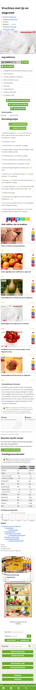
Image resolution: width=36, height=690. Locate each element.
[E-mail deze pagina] (27, 219)
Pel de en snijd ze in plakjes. (15, 156)
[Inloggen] (29, 636)
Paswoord (8, 636)
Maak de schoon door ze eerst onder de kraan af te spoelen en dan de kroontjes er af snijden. (16, 135)
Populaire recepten (17, 667)
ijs (10, 199)
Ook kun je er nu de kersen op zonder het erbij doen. (17, 175)
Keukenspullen (13, 530)
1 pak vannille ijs (8, 74)
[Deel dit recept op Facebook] (8, 219)
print (26, 62)
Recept (4, 546)
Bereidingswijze (10, 532)
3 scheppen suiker (9, 95)
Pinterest (17, 679)
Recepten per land (18, 663)
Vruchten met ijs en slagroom (11, 526)
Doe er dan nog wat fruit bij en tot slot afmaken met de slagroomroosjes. (18, 204)
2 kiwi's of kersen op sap (10, 80)
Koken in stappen (19, 128)
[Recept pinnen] (33, 239)
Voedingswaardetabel (12, 539)
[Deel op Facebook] (33, 235)
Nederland (12, 17)
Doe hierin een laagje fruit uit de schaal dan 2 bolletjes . (17, 198)
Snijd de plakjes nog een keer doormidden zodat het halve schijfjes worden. (17, 151)
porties (6, 22)
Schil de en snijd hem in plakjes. (15, 145)
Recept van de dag (18, 652)
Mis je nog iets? (19, 109)
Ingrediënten (9, 528)
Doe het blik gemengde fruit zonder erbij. (17, 169)
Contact (22, 684)
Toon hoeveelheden (19, 124)
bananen (10, 156)
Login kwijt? (11, 640)
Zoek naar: (5, 646)
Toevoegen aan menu (19, 104)
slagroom (14, 186)
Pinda (5, 417)
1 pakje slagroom (8, 89)
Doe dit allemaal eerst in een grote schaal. (16, 164)
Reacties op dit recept (12, 537)
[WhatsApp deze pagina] (23, 219)
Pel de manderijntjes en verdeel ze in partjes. (17, 160)
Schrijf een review (8, 29)
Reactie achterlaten (12, 450)
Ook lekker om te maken (13, 533)
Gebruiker (8, 632)
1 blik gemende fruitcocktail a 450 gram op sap (17, 71)
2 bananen (6, 86)
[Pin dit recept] (13, 219)
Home (3, 544)
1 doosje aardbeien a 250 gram (13, 77)
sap (29, 168)
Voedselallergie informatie (17, 535)
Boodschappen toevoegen (19, 100)
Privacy (26, 684)
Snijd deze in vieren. (9, 142)
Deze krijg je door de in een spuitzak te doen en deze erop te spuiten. (17, 210)
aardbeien (15, 133)
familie (14, 27)
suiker (26, 189)
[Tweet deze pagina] (18, 219)
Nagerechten (13, 19)
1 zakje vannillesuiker (9, 92)
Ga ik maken (8, 66)
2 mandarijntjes (8, 83)
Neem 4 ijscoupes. (9, 193)
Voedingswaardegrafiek (16, 541)
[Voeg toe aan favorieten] (33, 229)
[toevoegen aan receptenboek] (29, 562)
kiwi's (10, 145)
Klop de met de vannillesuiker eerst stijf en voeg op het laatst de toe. (18, 188)
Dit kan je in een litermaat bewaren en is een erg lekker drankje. (18, 181)
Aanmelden (24, 640)
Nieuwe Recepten (17, 656)
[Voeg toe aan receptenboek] (33, 232)
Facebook (17, 675)
